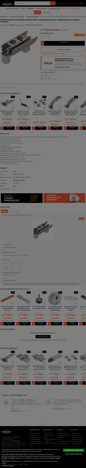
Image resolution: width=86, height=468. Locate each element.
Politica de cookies (54, 458)
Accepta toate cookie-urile (74, 450)
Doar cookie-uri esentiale (73, 454)
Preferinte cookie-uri (8, 465)
